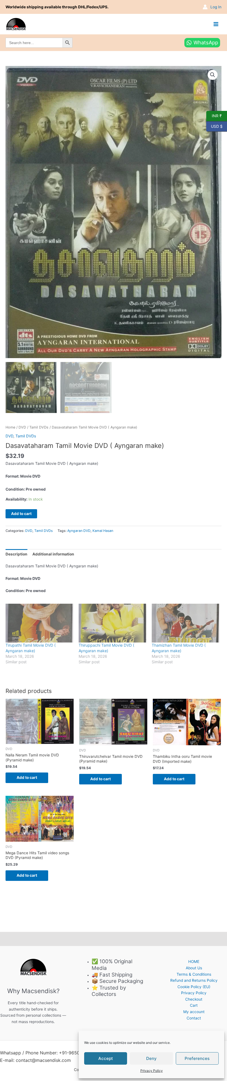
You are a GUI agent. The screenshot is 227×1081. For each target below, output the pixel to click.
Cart (194, 1005)
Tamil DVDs (38, 427)
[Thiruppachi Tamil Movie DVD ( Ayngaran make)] (112, 623)
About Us (194, 968)
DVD (22, 427)
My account (194, 1011)
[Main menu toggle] (216, 24)
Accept (105, 1058)
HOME (193, 961)
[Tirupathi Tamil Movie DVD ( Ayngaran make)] (39, 623)
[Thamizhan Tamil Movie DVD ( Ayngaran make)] (185, 623)
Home (10, 427)
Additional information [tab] (53, 554)
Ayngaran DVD (79, 531)
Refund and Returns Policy (194, 980)
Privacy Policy (151, 1071)
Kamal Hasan (102, 531)
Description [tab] (16, 554)
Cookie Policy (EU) (193, 987)
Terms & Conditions (194, 974)
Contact (194, 1018)
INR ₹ (214, 115)
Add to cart (21, 513)
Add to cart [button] (27, 777)
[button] (213, 75)
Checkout (193, 999)
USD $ (214, 125)
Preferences (197, 1058)
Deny (151, 1058)
